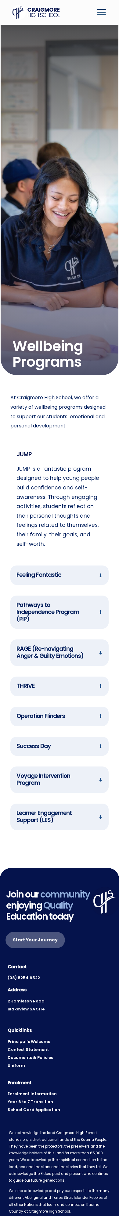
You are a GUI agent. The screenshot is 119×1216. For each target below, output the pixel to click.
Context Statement (28, 1049)
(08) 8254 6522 (24, 978)
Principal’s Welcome (29, 1041)
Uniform (16, 1065)
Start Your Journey (35, 940)
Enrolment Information (32, 1094)
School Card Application (34, 1110)
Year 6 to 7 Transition (30, 1102)
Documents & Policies (30, 1057)
